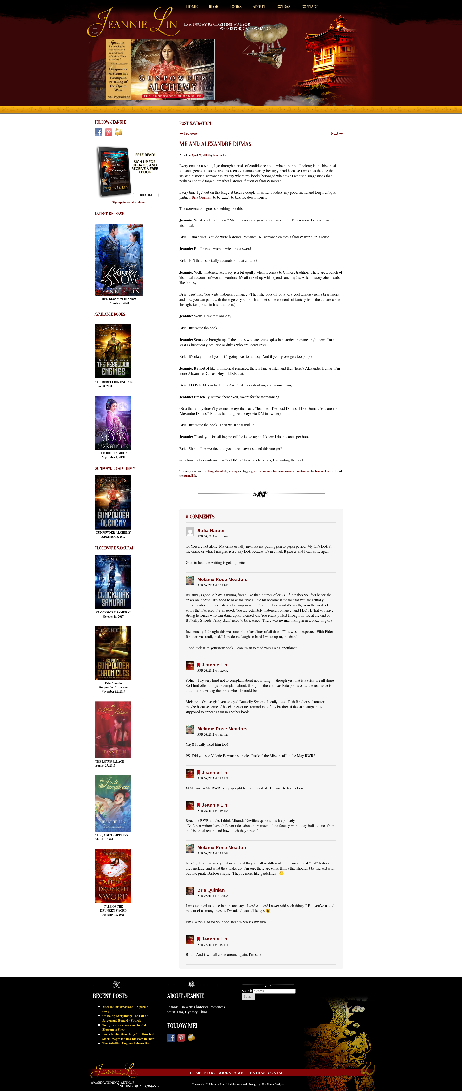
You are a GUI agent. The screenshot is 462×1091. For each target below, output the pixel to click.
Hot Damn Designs (273, 1084)
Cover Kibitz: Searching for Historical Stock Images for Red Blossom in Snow (128, 1036)
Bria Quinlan (201, 197)
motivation (303, 471)
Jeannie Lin (220, 155)
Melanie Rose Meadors (222, 579)
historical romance (284, 471)
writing (233, 471)
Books (235, 6)
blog (210, 471)
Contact (310, 6)
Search (247, 990)
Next (337, 133)
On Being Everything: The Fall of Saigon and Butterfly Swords (125, 1017)
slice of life (221, 471)
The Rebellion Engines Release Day (126, 1043)
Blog (213, 6)
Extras (283, 6)
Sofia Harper (211, 530)
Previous (188, 133)
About (259, 6)
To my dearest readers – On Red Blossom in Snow (124, 1027)
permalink (189, 475)
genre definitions (261, 471)
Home (192, 6)
